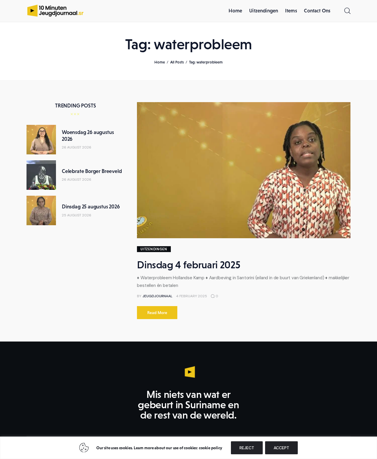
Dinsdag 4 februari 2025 (188, 265)
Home (159, 62)
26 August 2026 (76, 147)
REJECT (246, 447)
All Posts (177, 62)
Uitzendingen (153, 249)
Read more (157, 312)
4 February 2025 (191, 296)
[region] (188, 448)
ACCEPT (281, 447)
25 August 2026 (76, 215)
